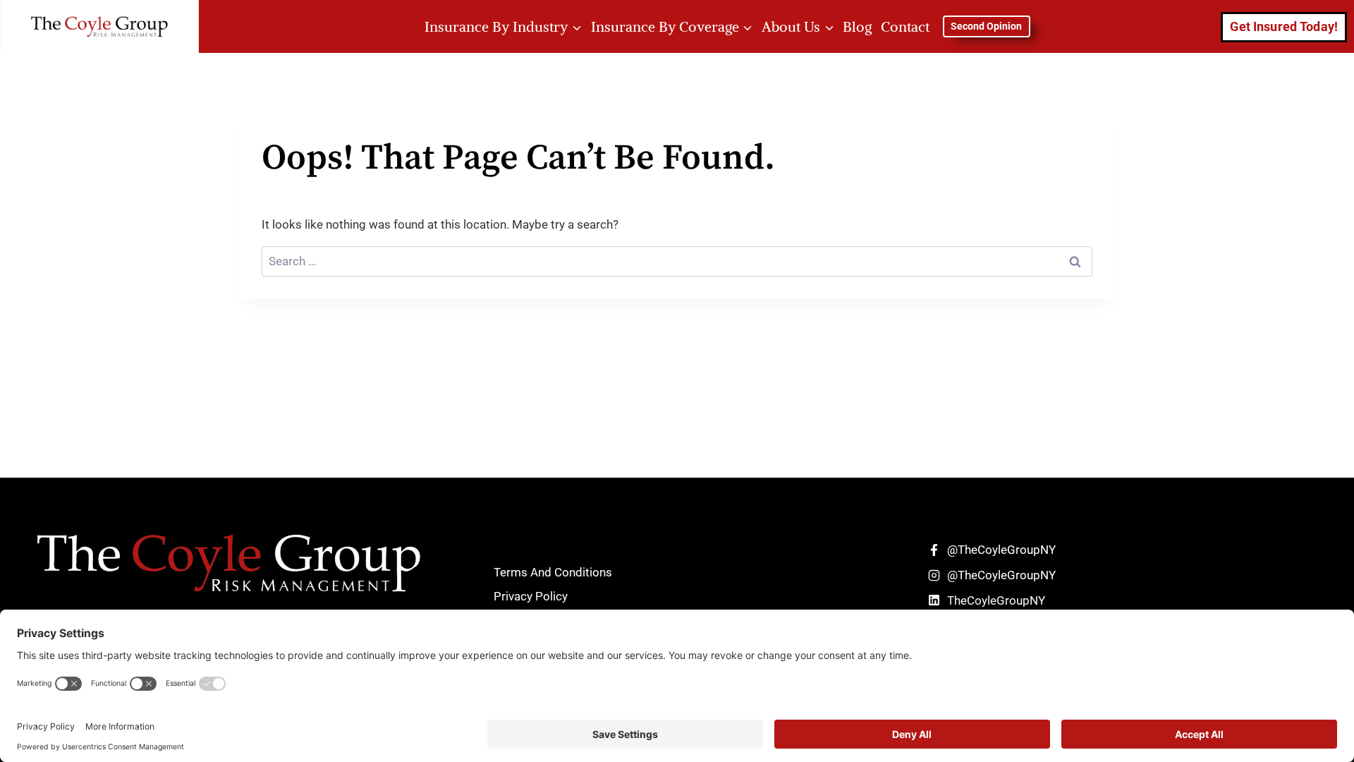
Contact (905, 26)
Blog (857, 26)
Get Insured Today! (1284, 26)
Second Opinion (986, 26)
